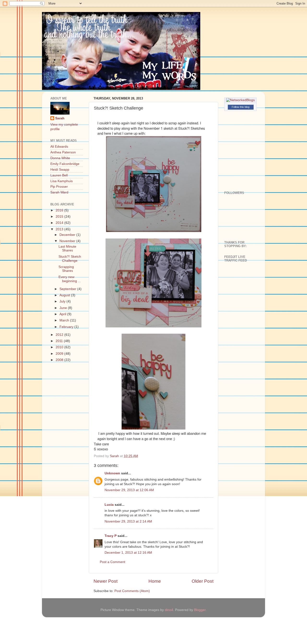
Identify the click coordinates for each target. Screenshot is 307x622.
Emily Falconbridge (64, 164)
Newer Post (106, 581)
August (65, 295)
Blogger (200, 610)
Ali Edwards (59, 146)
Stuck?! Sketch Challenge (70, 258)
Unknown (112, 473)
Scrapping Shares (66, 269)
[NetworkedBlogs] (240, 100)
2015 (60, 216)
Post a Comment (112, 562)
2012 (60, 335)
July (62, 301)
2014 (60, 223)
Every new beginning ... (70, 279)
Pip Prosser (59, 186)
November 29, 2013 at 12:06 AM (129, 490)
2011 (60, 341)
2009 (60, 353)
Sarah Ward (59, 192)
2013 (60, 229)
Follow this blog (240, 106)
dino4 (169, 610)
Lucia (109, 504)
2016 (60, 210)
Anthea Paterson (63, 152)
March (64, 320)
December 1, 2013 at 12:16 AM (128, 552)
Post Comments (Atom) (132, 591)
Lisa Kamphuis (61, 181)
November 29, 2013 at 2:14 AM (128, 521)
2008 (60, 360)
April (63, 314)
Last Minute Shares (67, 248)
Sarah (60, 118)
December (67, 235)
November (67, 241)
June (63, 308)
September (68, 289)
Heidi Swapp (59, 169)
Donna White (60, 158)
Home (154, 581)
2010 (60, 347)
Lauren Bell (59, 175)
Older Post (202, 581)
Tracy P (111, 536)
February (66, 327)
